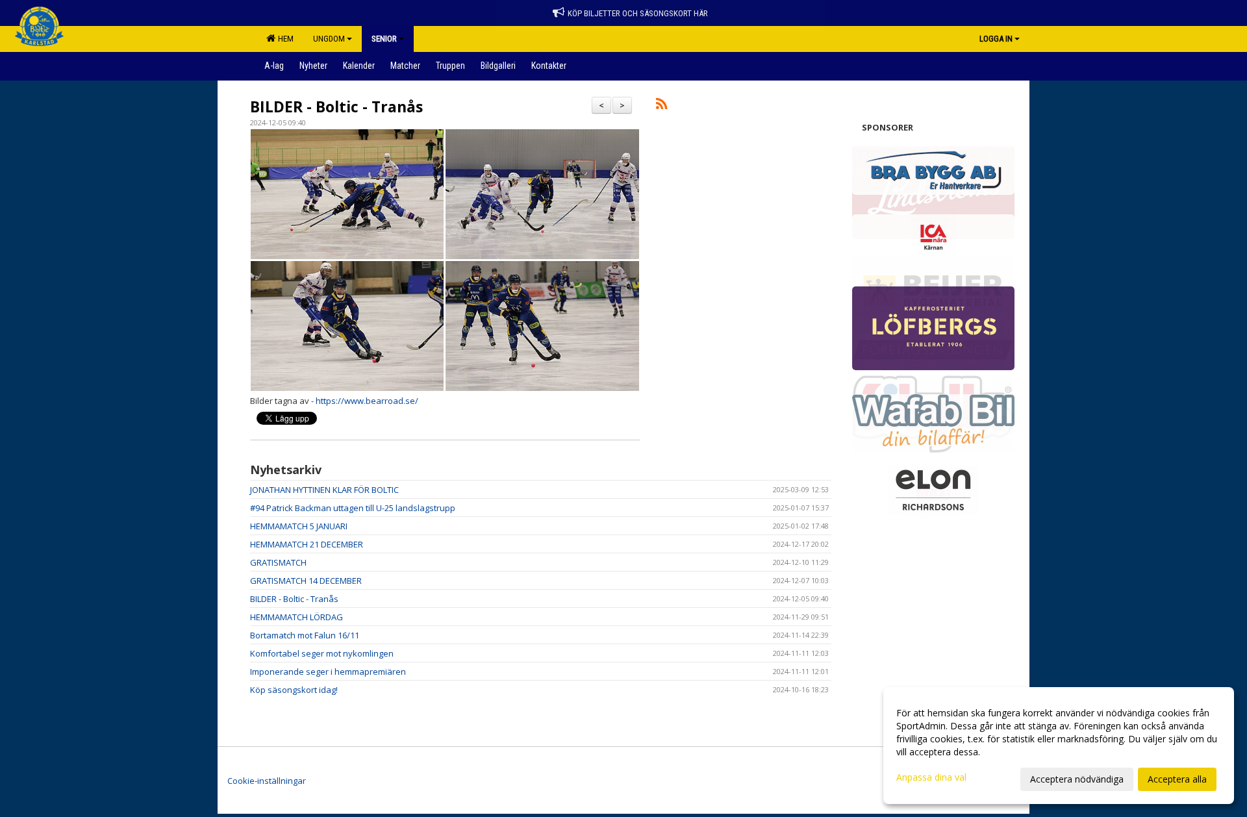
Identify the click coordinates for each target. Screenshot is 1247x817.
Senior (384, 39)
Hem (284, 39)
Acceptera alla (1177, 779)
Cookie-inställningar (266, 780)
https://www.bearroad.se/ (367, 401)
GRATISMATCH (278, 562)
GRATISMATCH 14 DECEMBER (306, 580)
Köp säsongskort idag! (294, 690)
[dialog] (1058, 745)
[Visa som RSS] (661, 106)
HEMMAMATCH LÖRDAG (296, 617)
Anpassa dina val (931, 777)
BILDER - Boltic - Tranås (336, 106)
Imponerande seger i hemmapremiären (328, 671)
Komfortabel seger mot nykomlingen (322, 653)
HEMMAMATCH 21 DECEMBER (306, 544)
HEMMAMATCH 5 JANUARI (298, 526)
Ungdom (329, 39)
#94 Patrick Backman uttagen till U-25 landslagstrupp (352, 508)
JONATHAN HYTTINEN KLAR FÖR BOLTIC (324, 490)
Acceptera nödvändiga (1077, 779)
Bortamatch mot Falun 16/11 (304, 635)
